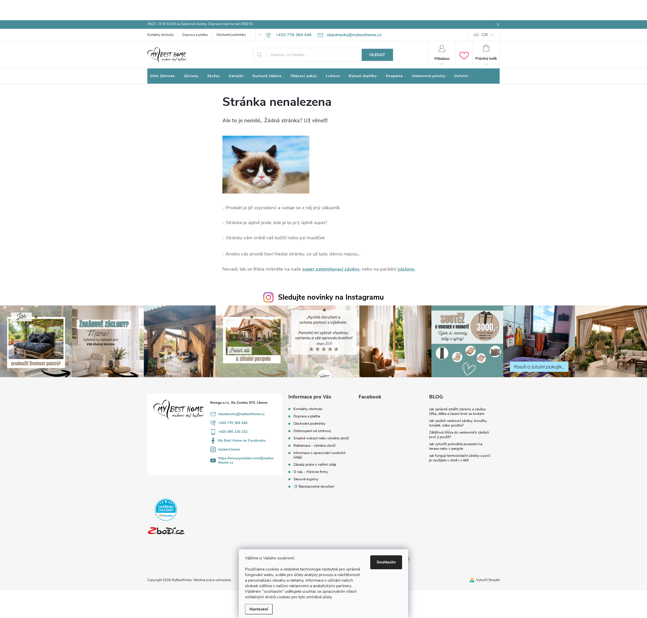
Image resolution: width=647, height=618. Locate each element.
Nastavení (258, 609)
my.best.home (229, 449)
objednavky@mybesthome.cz (241, 414)
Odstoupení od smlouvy (312, 431)
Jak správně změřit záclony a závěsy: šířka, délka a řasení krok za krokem (457, 411)
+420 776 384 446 (232, 422)
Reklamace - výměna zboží (314, 445)
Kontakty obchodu (160, 35)
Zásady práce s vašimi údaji (314, 464)
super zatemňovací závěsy (330, 269)
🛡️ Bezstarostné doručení (313, 486)
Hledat (377, 55)
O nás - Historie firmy (310, 471)
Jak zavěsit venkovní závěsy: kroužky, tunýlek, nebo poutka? (458, 423)
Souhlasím (386, 562)
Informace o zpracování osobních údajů (319, 455)
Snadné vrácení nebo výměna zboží (321, 438)
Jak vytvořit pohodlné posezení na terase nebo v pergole (455, 446)
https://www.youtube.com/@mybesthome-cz (246, 460)
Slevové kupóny (305, 479)
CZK (485, 35)
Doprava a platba (195, 35)
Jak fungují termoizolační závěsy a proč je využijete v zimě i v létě (459, 458)
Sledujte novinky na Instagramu (331, 297)
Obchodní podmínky (231, 35)
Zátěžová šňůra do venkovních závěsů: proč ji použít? (459, 434)
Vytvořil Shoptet (488, 580)
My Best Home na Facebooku (242, 440)
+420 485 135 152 (232, 431)
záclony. (406, 269)
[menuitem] (164, 76)
